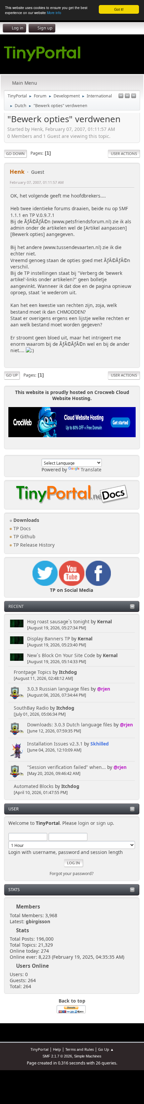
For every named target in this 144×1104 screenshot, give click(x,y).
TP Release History (33, 545)
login (83, 823)
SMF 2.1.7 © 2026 (57, 1056)
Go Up (12, 375)
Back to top (72, 1001)
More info (54, 12)
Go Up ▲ (106, 1049)
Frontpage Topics (32, 672)
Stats (14, 889)
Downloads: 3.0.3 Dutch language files (69, 724)
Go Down (15, 153)
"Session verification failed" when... (66, 767)
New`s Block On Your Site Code (61, 655)
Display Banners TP (48, 638)
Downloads (25, 520)
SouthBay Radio (31, 708)
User (13, 809)
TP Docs (21, 528)
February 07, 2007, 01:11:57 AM (37, 182)
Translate (91, 469)
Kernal (104, 621)
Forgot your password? (71, 873)
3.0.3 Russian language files (58, 689)
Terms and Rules (79, 1049)
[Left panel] (121, 96)
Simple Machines (87, 1056)
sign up (104, 823)
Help (57, 1049)
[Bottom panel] (133, 96)
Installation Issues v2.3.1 (55, 743)
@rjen (103, 689)
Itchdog (68, 672)
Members (28, 906)
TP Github (23, 536)
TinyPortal (39, 1049)
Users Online (32, 965)
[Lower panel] (127, 96)
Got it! (119, 9)
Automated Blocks (34, 786)
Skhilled (99, 743)
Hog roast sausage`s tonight (58, 621)
